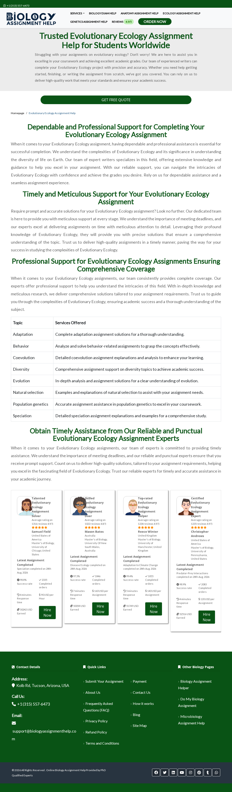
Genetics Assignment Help (88, 21)
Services (76, 13)
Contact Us (141, 692)
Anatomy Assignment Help (139, 13)
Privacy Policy (96, 721)
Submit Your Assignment (104, 681)
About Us (92, 692)
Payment (140, 681)
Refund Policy (96, 732)
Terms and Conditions (102, 743)
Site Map (140, 725)
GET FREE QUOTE (116, 99)
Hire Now (47, 612)
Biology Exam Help (102, 13)
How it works (143, 703)
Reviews (122, 21)
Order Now (155, 21)
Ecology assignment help (181, 13)
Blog (136, 714)
